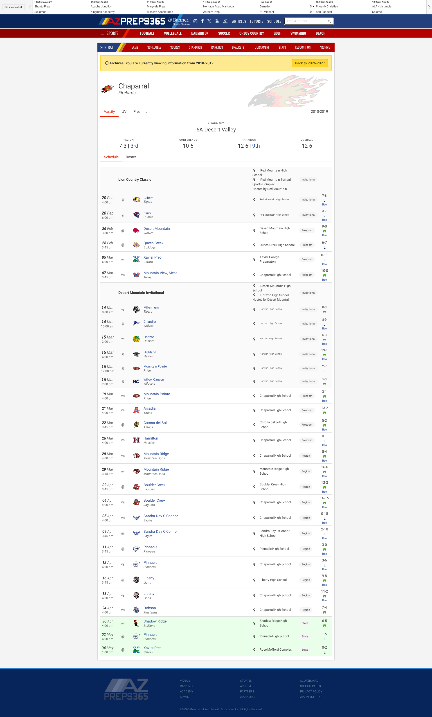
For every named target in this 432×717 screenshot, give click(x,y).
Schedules (154, 47)
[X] (209, 21)
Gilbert (148, 200)
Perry (148, 215)
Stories (246, 680)
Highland (150, 354)
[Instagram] (195, 21)
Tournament (261, 47)
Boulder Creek (154, 487)
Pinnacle (150, 549)
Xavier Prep (153, 259)
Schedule (111, 157)
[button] (429, 7)
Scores (175, 47)
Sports (113, 33)
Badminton (200, 33)
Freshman (142, 111)
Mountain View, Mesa (161, 275)
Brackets (238, 47)
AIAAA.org (247, 697)
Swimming (298, 33)
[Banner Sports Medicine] (179, 21)
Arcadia (150, 410)
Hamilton (151, 440)
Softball (107, 47)
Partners (247, 691)
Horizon (149, 339)
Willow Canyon (154, 381)
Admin (184, 697)
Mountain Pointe (155, 368)
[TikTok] (225, 21)
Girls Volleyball (13, 7)
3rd (134, 146)
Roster (131, 157)
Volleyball (173, 33)
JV (124, 111)
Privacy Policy (311, 691)
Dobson (151, 610)
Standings (195, 47)
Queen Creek (153, 245)
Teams (134, 47)
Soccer (224, 33)
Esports (257, 21)
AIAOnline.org (310, 697)
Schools (274, 21)
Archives (247, 686)
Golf (277, 33)
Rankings (217, 47)
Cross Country (251, 33)
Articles (239, 21)
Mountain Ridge (156, 456)
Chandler (150, 323)
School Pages (310, 686)
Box (324, 204)
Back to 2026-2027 (310, 63)
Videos (185, 680)
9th (256, 146)
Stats (282, 47)
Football (147, 33)
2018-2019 (319, 111)
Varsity (109, 111)
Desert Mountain (157, 230)
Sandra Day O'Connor (161, 518)
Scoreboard (309, 680)
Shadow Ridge (155, 623)
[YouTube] (217, 21)
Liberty (149, 580)
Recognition (302, 47)
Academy (186, 691)
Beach (321, 33)
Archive (325, 47)
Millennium (151, 309)
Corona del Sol (155, 425)
